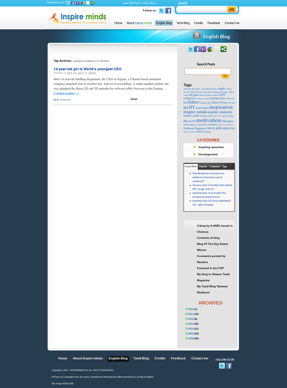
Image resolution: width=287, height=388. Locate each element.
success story (189, 131)
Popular (203, 166)
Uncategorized (208, 154)
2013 (191, 314)
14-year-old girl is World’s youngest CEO (87, 68)
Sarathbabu (202, 124)
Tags (224, 166)
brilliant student (211, 95)
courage (200, 98)
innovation (202, 108)
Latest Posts (191, 166)
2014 (191, 309)
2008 (191, 338)
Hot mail (231, 102)
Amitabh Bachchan (209, 88)
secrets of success (225, 124)
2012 (191, 319)
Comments (62, 99)
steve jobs (214, 127)
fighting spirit (205, 102)
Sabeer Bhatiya (190, 124)
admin (92, 72)
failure (194, 102)
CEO (222, 95)
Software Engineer (195, 128)
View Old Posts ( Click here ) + (140, 3)
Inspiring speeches (211, 147)
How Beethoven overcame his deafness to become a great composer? (208, 177)
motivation (208, 120)
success (229, 127)
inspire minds (195, 111)
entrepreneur (217, 98)
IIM (186, 108)
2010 (191, 328)
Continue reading (66, 93)
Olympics (228, 121)
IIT (192, 107)
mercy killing (227, 115)
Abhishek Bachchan (192, 88)
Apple (221, 88)
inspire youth (191, 115)
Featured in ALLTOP (210, 268)
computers (190, 98)
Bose (202, 95)
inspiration (221, 106)
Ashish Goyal (195, 92)
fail (185, 102)
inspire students (220, 111)
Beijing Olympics (221, 92)
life (219, 115)
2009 (191, 333)
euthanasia (230, 98)
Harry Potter (219, 102)
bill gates (194, 95)
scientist (212, 124)
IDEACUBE (68, 383)
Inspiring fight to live (209, 115)
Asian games (207, 92)
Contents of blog (208, 237)
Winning (206, 131)
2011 (190, 323)
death (206, 98)
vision (199, 131)
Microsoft (189, 121)
